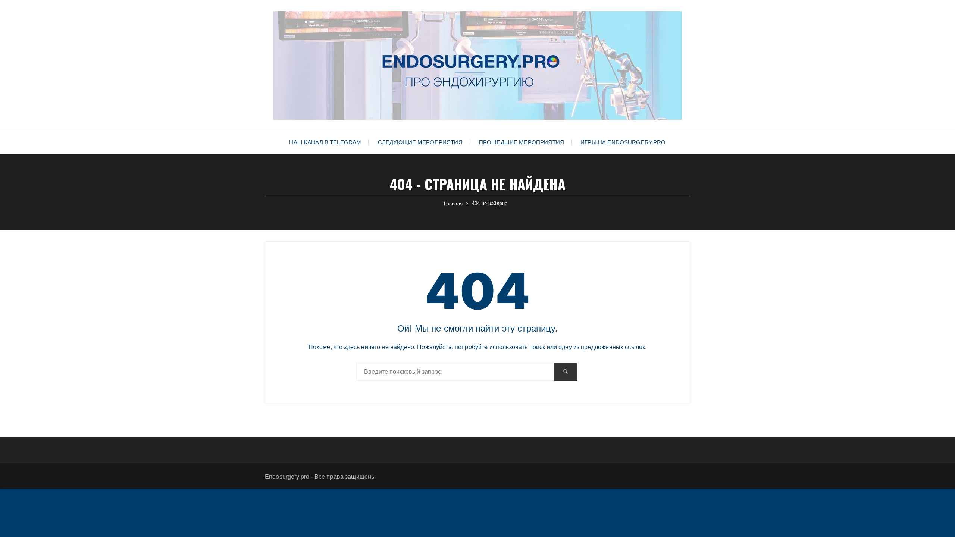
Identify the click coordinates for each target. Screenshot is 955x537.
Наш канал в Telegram (325, 142)
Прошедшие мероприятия (521, 142)
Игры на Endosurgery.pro (623, 142)
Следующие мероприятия (420, 142)
